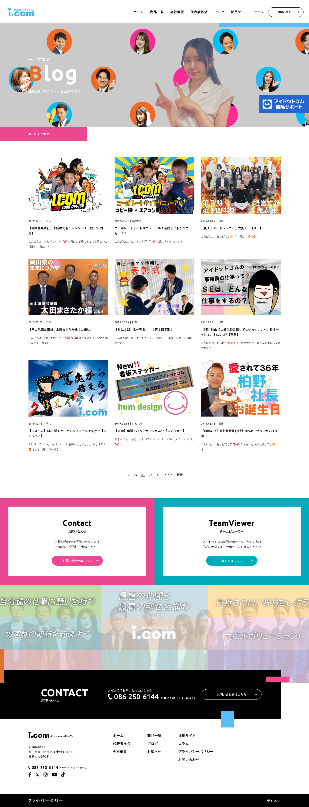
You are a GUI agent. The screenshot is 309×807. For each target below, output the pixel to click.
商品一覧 (157, 12)
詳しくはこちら (232, 560)
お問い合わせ (285, 12)
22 (150, 475)
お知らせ (154, 751)
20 (135, 475)
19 (127, 475)
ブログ (219, 12)
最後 (180, 474)
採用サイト (239, 12)
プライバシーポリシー (196, 751)
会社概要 (177, 12)
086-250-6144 (136, 696)
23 (158, 475)
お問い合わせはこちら (77, 560)
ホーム (138, 12)
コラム (260, 12)
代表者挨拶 (199, 12)
